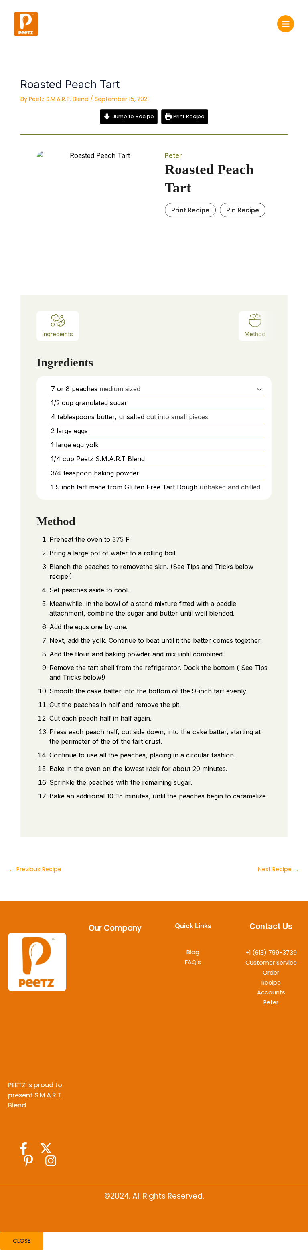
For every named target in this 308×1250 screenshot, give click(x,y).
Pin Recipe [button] (242, 210)
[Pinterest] (28, 1161)
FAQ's (193, 962)
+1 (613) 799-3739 (271, 953)
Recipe (271, 983)
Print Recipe (188, 116)
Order (271, 973)
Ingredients (58, 334)
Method (255, 334)
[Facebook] (23, 1148)
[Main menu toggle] (285, 23)
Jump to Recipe (132, 116)
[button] (259, 389)
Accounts (271, 992)
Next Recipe (278, 869)
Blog (192, 952)
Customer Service (271, 963)
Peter (270, 1002)
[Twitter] (46, 1148)
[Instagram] (51, 1161)
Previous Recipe (35, 869)
